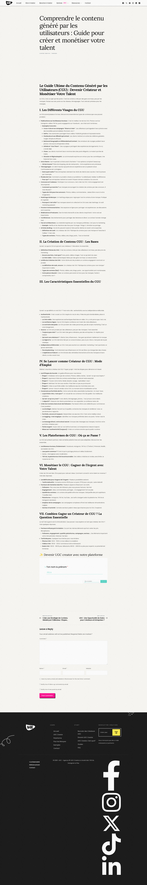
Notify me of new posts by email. (51, 689)
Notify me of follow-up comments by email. (54, 684)
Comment (43, 639)
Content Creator (44, 53)
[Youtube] (129, 3)
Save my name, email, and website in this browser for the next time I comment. (65, 679)
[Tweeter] (126, 3)
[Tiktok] (139, 3)
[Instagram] (133, 3)
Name (41, 668)
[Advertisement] (73, 68)
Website (88, 668)
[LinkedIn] (136, 3)
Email (65, 668)
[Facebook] (123, 3)
